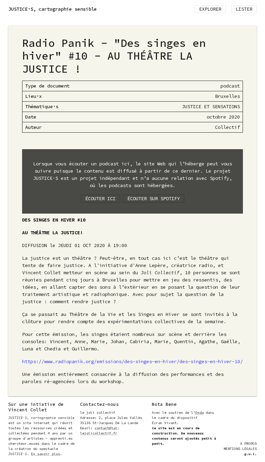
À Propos (248, 443)
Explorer (210, 9)
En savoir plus (45, 454)
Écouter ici (100, 198)
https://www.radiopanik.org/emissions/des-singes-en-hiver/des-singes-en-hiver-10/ (132, 361)
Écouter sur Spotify (153, 198)
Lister (244, 9)
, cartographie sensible (52, 9)
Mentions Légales (240, 448)
